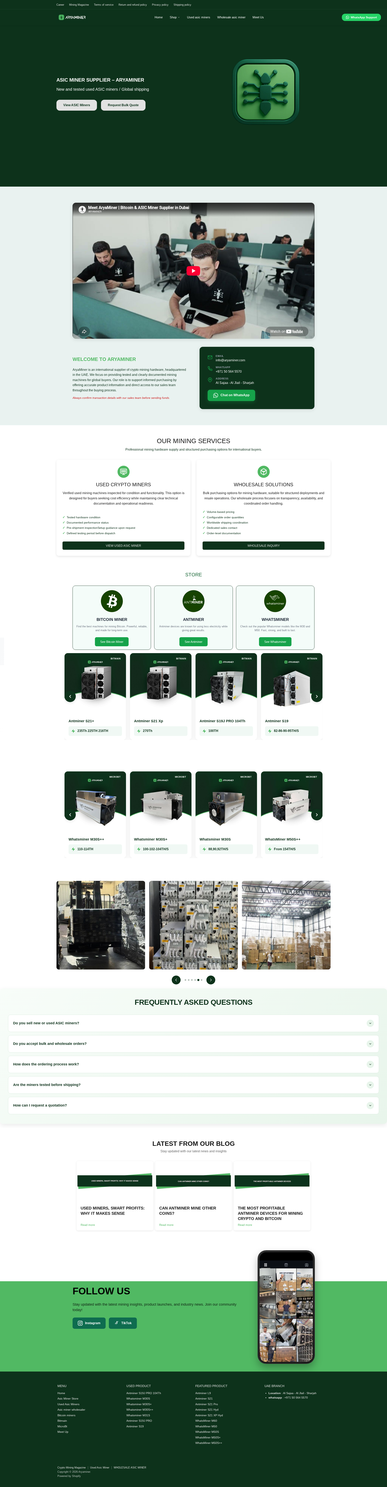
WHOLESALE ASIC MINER (130, 1467)
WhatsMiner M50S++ (283, 839)
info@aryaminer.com (230, 360)
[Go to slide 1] (185, 980)
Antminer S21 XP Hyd (209, 1415)
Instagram (92, 1323)
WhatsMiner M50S (207, 1431)
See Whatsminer (275, 641)
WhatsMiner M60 (206, 1420)
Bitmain (62, 1420)
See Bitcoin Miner (111, 641)
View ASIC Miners (76, 105)
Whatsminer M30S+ (150, 839)
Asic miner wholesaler (71, 1409)
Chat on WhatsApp (235, 395)
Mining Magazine (79, 4)
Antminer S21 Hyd (206, 1409)
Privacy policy (160, 4)
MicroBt (62, 1426)
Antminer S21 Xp (148, 721)
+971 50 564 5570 (229, 371)
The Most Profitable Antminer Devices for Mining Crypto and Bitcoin (270, 1213)
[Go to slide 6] (202, 980)
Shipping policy (182, 4)
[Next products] (316, 696)
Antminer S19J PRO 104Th (222, 721)
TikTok (126, 1323)
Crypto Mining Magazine (71, 1467)
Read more (88, 1224)
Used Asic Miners (68, 1404)
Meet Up (62, 1431)
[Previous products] (70, 696)
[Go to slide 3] (192, 980)
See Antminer (193, 641)
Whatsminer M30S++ (86, 839)
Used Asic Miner (99, 1467)
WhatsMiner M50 (206, 1426)
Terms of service (103, 4)
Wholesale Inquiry (264, 545)
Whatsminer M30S (215, 839)
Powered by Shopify (69, 1476)
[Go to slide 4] (195, 980)
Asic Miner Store (67, 1398)
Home (61, 1393)
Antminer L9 (203, 1393)
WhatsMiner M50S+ (208, 1437)
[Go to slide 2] (188, 980)
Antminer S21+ (81, 721)
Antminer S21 (204, 1398)
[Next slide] (210, 980)
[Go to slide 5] (198, 980)
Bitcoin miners (66, 1415)
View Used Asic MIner (123, 545)
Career (60, 4)
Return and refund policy (133, 4)
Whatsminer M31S (138, 1415)
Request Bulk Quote (123, 105)
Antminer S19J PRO (139, 1420)
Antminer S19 (276, 721)
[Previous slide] (176, 980)
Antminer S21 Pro (206, 1404)
